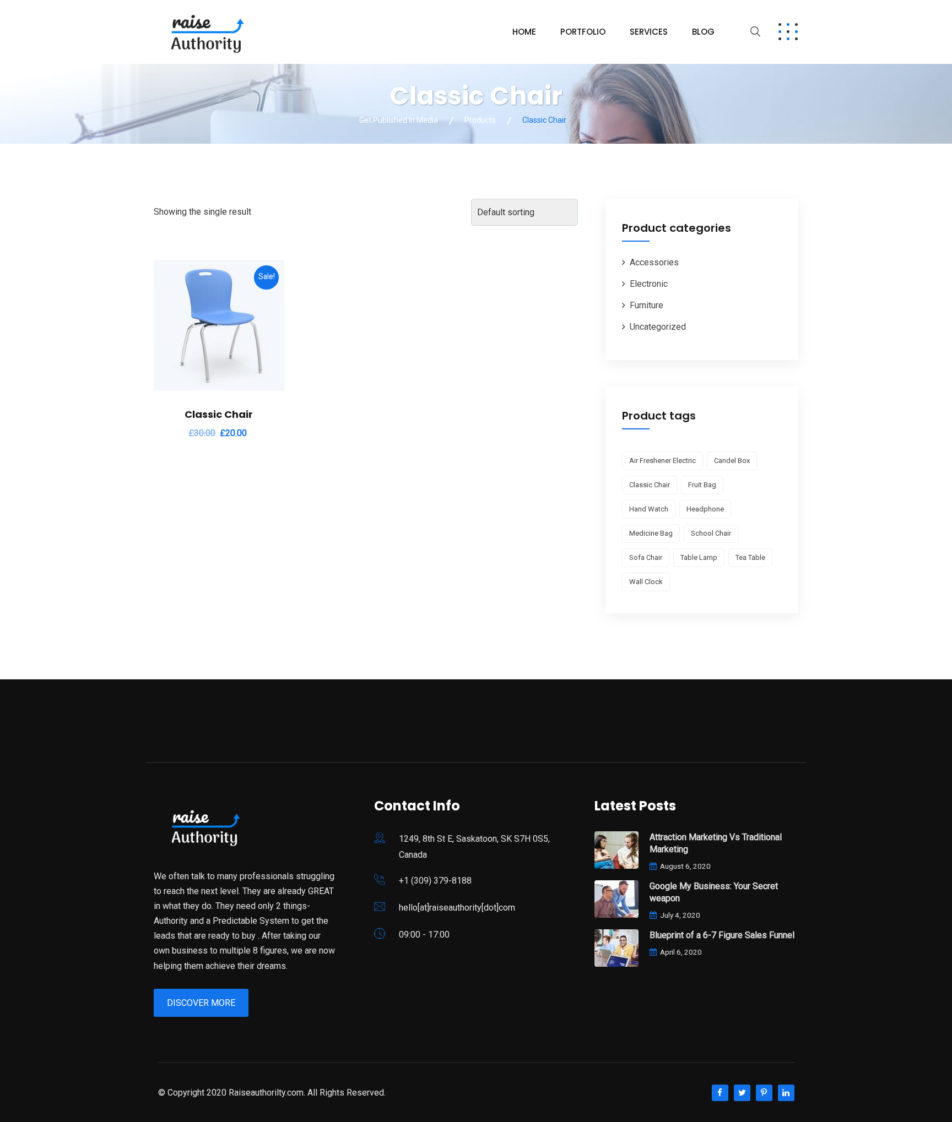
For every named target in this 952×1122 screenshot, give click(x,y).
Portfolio (582, 31)
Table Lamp (698, 557)
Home (524, 31)
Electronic (649, 284)
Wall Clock (646, 582)
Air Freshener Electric (662, 460)
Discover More (201, 1003)
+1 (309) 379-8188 (435, 880)
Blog (703, 31)
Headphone (705, 509)
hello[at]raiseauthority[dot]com (457, 907)
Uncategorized (658, 327)
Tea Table (750, 557)
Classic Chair (219, 414)
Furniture (646, 305)
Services (649, 31)
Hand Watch (648, 509)
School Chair (711, 533)
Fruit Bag (702, 485)
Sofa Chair (645, 557)
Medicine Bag (651, 533)
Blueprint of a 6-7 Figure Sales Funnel (722, 935)
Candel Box (732, 460)
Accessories (654, 262)
